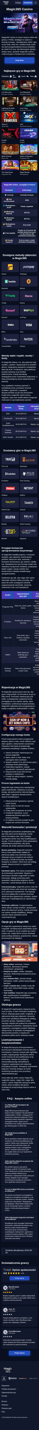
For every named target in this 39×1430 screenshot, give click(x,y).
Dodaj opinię (19, 1278)
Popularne (5, 76)
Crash (23, 76)
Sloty (32, 76)
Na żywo (14, 76)
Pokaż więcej (19, 1353)
